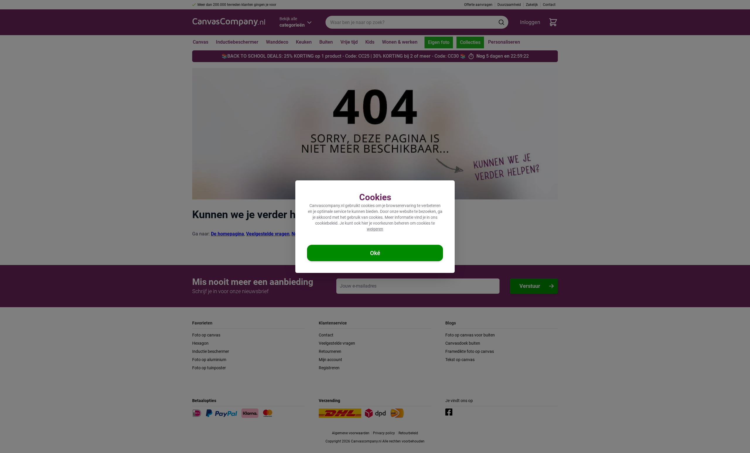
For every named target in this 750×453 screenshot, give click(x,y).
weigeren (375, 229)
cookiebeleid (326, 223)
